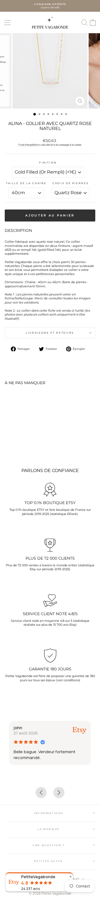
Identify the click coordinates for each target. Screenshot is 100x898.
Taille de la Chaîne (26, 183)
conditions (71, 680)
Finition (48, 162)
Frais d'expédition (29, 144)
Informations (49, 813)
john (18, 727)
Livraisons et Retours (50, 332)
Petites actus (48, 861)
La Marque (49, 828)
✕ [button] (70, 876)
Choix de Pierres (70, 183)
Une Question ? (48, 845)
